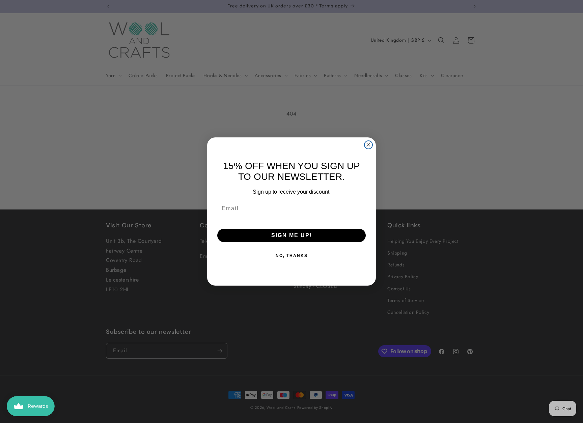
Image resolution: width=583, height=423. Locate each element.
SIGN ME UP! (291, 235)
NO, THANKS (292, 255)
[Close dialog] (368, 145)
